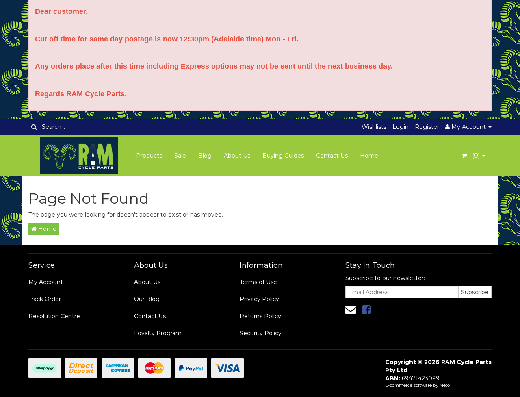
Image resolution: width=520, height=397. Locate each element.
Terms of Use (258, 282)
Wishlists (374, 126)
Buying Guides (283, 155)
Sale (180, 155)
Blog (205, 155)
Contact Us (332, 155)
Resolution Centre (54, 316)
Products (149, 155)
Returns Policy (260, 316)
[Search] (33, 127)
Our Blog (147, 299)
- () (474, 155)
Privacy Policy (259, 299)
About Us (237, 155)
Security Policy (261, 333)
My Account (45, 282)
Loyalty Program (158, 333)
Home (369, 155)
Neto (445, 385)
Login (400, 126)
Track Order (44, 299)
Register (427, 126)
